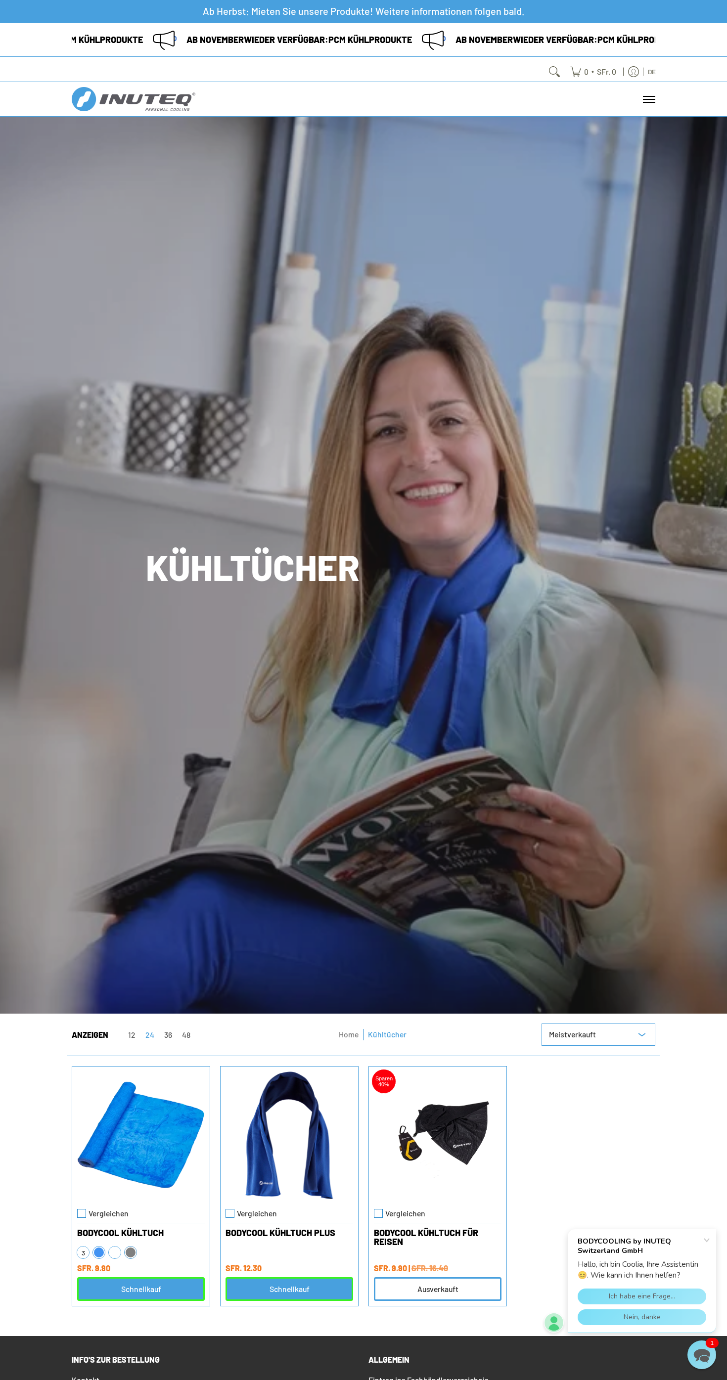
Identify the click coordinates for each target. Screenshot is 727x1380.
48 (186, 1034)
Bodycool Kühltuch (120, 1232)
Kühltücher (387, 1034)
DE (652, 71)
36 (168, 1034)
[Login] (633, 72)
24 (149, 1034)
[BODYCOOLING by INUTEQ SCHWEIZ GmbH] (133, 99)
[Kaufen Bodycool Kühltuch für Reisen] (437, 1135)
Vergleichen (109, 1213)
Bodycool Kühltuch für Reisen (426, 1237)
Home (349, 1034)
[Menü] (648, 99)
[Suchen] (554, 72)
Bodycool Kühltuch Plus (280, 1232)
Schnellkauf (141, 1288)
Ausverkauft (437, 1288)
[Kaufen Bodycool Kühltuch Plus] (289, 1135)
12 (132, 1034)
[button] (701, 1354)
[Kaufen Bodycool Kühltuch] (141, 1135)
